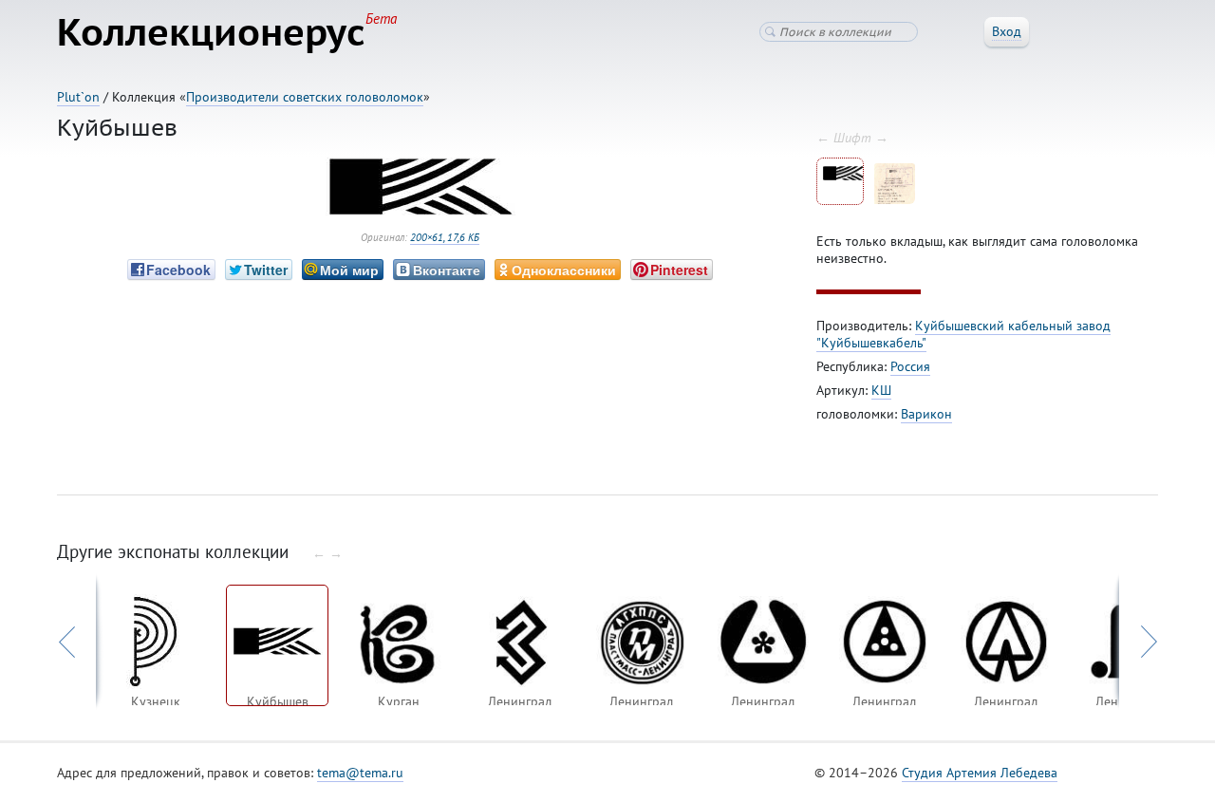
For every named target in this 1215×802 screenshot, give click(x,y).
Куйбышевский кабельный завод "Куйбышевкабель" (963, 334)
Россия (910, 366)
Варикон (926, 413)
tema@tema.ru (360, 772)
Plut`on (78, 96)
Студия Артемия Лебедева (979, 772)
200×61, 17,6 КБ (444, 237)
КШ (881, 390)
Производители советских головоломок (304, 96)
